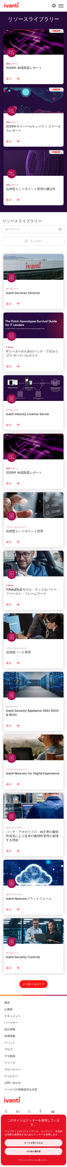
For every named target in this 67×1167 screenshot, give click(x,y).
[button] (61, 6)
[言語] (53, 6)
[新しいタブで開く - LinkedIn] (18, 1112)
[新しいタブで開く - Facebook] (40, 1112)
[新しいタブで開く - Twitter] (6, 1112)
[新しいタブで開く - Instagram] (29, 1112)
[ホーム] (11, 5)
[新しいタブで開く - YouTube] (53, 1112)
